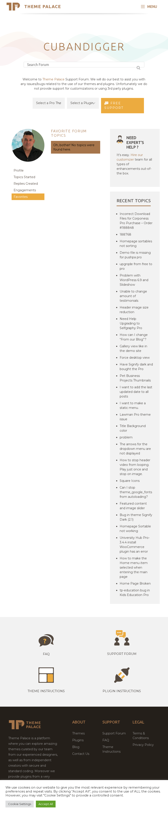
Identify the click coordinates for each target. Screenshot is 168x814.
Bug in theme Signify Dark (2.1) (136, 517)
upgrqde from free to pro (136, 266)
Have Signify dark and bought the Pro (136, 366)
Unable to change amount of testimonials (133, 296)
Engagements (25, 190)
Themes (78, 733)
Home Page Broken (135, 583)
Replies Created (26, 184)
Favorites (21, 197)
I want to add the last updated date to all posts (136, 391)
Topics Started (24, 177)
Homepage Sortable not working (135, 528)
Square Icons (130, 481)
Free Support (113, 105)
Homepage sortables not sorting (136, 243)
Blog (75, 747)
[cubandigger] (28, 165)
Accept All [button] (45, 804)
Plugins (78, 740)
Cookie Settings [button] (19, 804)
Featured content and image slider (133, 506)
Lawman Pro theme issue (135, 417)
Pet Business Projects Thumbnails (135, 378)
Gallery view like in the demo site (133, 348)
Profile (19, 170)
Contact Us (80, 754)
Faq (46, 654)
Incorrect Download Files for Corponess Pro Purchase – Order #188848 (136, 221)
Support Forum (121, 654)
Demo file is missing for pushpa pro (135, 255)
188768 (125, 234)
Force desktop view (135, 358)
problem (126, 437)
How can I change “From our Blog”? (134, 337)
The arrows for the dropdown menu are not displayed (135, 448)
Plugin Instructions (122, 691)
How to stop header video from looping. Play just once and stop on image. (135, 467)
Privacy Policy (143, 745)
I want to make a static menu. (133, 405)
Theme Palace (42, 6)
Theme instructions (46, 691)
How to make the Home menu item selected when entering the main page (134, 567)
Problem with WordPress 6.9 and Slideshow (134, 280)
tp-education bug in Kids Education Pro (135, 592)
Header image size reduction (134, 309)
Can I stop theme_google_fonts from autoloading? (136, 492)
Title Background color (133, 428)
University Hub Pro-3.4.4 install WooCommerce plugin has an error (135, 544)
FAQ (105, 740)
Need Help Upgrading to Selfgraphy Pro (131, 323)
